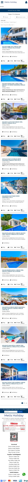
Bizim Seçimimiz (5, 24)
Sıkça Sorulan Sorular (14, 452)
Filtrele (6, 17)
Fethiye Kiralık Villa (14, 458)
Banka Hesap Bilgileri (14, 448)
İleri (26, 403)
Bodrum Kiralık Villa (14, 456)
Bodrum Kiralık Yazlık (14, 474)
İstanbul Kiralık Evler (14, 466)
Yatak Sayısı (13, 22)
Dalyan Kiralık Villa (14, 462)
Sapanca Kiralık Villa (14, 470)
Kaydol (20, 411)
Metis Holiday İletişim (14, 446)
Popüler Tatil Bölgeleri (14, 454)
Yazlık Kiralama (14, 472)
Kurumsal (14, 444)
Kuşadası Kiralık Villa (14, 464)
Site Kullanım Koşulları (14, 450)
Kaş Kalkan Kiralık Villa (14, 460)
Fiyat (2, 22)
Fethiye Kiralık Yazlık (14, 476)
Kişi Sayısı (6, 22)
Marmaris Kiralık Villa (14, 468)
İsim (12, 24)
